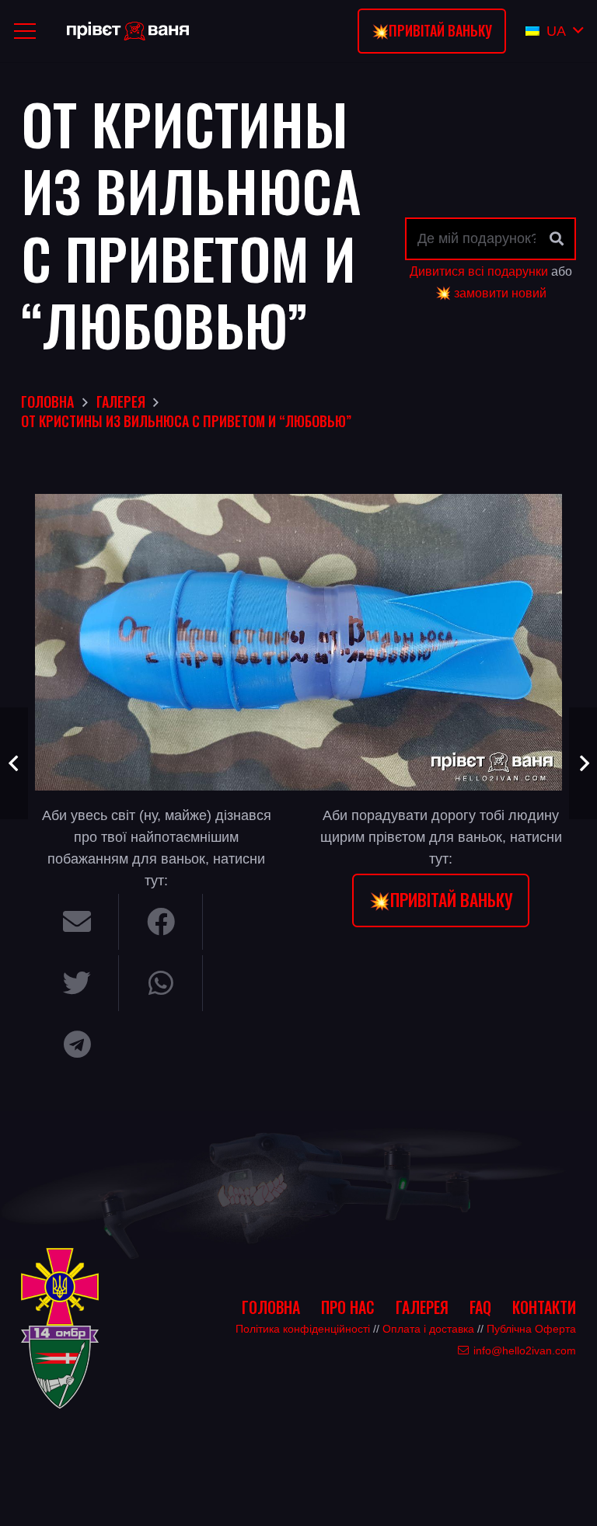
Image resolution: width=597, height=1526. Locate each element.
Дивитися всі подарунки (479, 271)
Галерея (422, 1307)
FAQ (480, 1307)
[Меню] (25, 31)
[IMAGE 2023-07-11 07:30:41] (298, 642)
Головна (271, 1307)
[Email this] (77, 922)
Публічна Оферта (531, 1329)
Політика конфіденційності (303, 1329)
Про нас (348, 1307)
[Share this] (161, 922)
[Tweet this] (77, 983)
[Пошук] (557, 239)
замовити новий (500, 293)
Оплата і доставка (428, 1329)
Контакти (544, 1307)
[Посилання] (128, 31)
